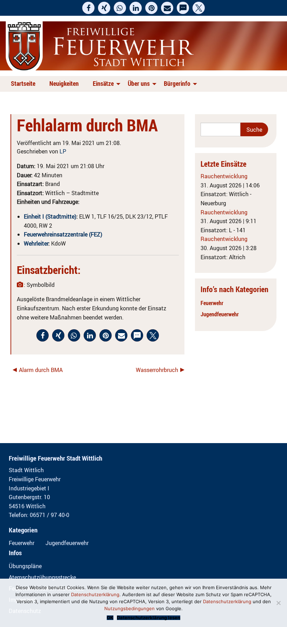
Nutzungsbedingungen (129, 608)
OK (110, 617)
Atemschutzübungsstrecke (42, 577)
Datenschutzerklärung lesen (148, 617)
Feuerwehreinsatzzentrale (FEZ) (63, 234)
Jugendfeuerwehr (220, 314)
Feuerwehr (212, 303)
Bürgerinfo (177, 83)
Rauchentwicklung (224, 176)
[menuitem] (24, 84)
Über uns (139, 83)
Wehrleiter (36, 243)
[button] (88, 8)
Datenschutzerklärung (95, 594)
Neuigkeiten (64, 83)
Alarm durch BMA (41, 370)
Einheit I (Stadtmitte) (50, 216)
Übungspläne (25, 566)
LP (62, 151)
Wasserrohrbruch (157, 370)
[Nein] (278, 602)
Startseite (23, 83)
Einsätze (103, 83)
